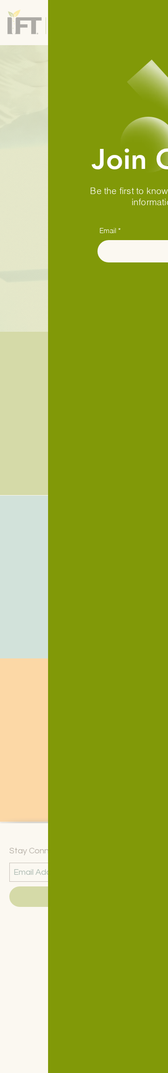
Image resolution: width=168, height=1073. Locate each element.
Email (59, 230)
